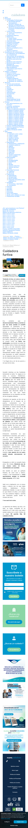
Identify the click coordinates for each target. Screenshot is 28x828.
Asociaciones (10, 93)
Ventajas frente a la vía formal (15, 57)
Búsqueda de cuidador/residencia (12, 77)
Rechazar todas (14, 825)
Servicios (7, 82)
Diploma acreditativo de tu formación (14, 48)
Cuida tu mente (13, 136)
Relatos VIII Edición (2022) (16, 114)
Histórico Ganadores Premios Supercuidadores (15, 127)
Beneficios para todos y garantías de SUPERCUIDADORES (14, 64)
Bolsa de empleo (11, 73)
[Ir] (22, 5)
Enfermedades (11, 157)
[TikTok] (7, 761)
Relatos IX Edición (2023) (16, 113)
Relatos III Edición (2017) (16, 121)
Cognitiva (11, 171)
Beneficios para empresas (14, 62)
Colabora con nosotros (13, 74)
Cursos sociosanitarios (15, 32)
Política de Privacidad (15, 778)
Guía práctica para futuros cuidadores (14, 69)
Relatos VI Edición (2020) (16, 117)
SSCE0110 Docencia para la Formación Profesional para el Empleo (17, 28)
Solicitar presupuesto (15, 85)
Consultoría (10, 98)
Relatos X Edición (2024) (16, 111)
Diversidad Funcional (13, 170)
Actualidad (10, 182)
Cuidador (9, 132)
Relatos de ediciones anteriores (16, 109)
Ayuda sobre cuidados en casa (16, 195)
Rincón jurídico (13, 178)
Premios (7, 102)
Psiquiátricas (12, 161)
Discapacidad (13, 177)
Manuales (9, 189)
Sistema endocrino (14, 166)
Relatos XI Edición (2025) (16, 110)
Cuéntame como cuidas (15, 134)
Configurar (7, 821)
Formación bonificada (13, 42)
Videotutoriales (11, 41)
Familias (9, 88)
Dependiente (10, 142)
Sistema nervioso (14, 167)
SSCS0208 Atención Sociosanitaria (14, 22)
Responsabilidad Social (13, 99)
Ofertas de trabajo (12, 75)
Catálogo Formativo (12, 43)
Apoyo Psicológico (12, 193)
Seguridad (12, 152)
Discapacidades (13, 160)
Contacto (15, 792)
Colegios (9, 95)
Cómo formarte (11, 46)
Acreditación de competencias (14, 52)
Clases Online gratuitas (15, 39)
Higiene (11, 146)
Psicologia (12, 150)
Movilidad (11, 148)
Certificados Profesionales (14, 20)
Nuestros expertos (12, 50)
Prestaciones (10, 174)
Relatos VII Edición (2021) (16, 116)
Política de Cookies (15, 782)
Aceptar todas (20, 821)
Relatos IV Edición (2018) (16, 120)
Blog (6, 131)
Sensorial (11, 173)
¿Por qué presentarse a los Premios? (14, 104)
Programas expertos (13, 35)
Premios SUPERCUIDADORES (15, 125)
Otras (10, 168)
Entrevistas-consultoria (13, 100)
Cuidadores (10, 89)
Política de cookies (5, 818)
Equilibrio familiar (14, 138)
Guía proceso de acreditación (15, 56)
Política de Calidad (15, 774)
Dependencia (12, 175)
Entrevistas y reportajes (16, 184)
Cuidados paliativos (14, 145)
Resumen (9, 96)
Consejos (9, 188)
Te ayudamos (14, 650)
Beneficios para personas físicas (14, 59)
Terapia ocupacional (14, 154)
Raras (10, 163)
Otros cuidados (13, 156)
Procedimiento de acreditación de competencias (16, 54)
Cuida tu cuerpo (13, 135)
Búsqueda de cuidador (15, 80)
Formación (8, 19)
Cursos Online (11, 31)
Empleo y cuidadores (11, 71)
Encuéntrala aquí (14, 622)
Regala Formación (12, 45)
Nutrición (11, 149)
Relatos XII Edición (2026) (14, 129)
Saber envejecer (13, 139)
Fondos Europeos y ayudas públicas (15, 787)
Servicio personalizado (13, 84)
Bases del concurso (12, 107)
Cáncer (11, 159)
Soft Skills (11, 34)
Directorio (10, 191)
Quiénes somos (15, 766)
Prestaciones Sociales (13, 196)
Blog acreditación (12, 67)
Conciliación (12, 185)
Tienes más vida (13, 141)
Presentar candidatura (13, 106)
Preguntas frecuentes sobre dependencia (17, 180)
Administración (11, 92)
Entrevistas (10, 192)
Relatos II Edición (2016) (16, 123)
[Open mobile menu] (3, 11)
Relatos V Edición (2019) (16, 118)
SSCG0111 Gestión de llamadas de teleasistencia (16, 25)
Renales (11, 164)
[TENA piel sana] (14, 671)
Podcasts (9, 186)
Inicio (6, 17)
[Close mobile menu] (3, 12)
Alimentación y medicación (16, 143)
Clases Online (12, 38)
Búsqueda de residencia (16, 81)
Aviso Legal (15, 770)
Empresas (9, 91)
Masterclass (10, 37)
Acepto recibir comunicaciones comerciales (14, 592)
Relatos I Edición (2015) (16, 124)
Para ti (8, 86)
